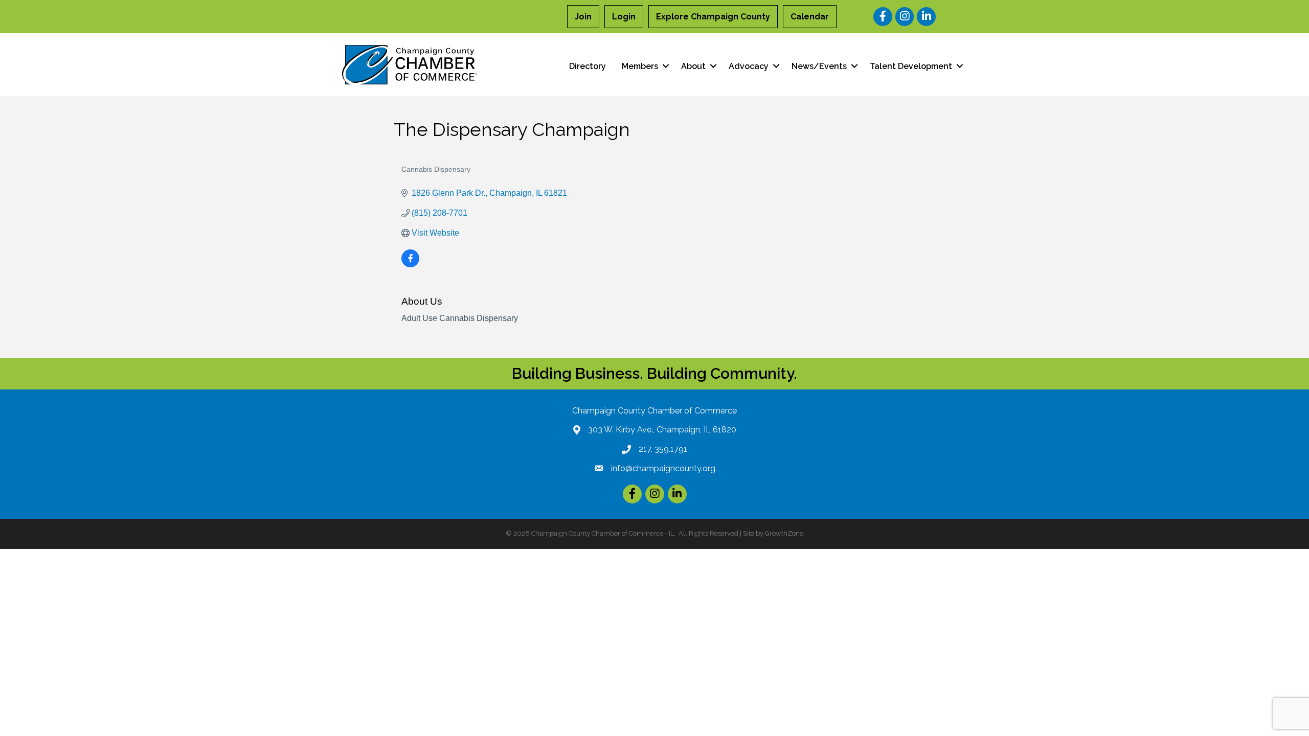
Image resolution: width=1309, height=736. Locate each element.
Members (640, 66)
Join (583, 16)
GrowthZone (784, 533)
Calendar (810, 16)
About (693, 66)
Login (624, 16)
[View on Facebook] (410, 264)
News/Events (819, 66)
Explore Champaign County (713, 16)
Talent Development (911, 66)
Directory (587, 66)
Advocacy (749, 66)
